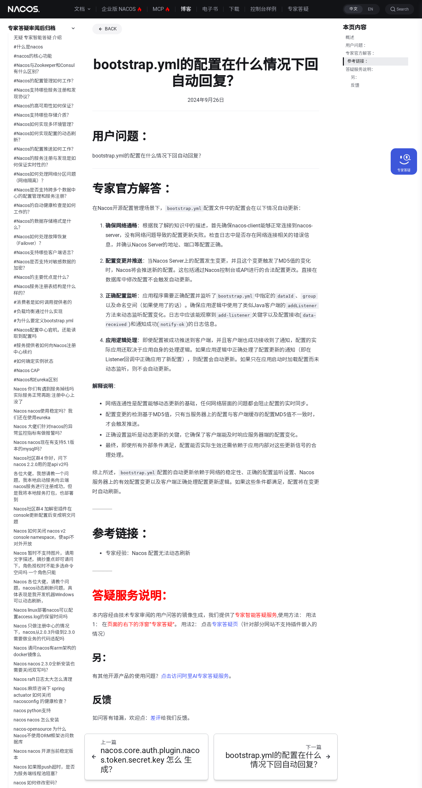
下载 (234, 9)
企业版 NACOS (119, 9)
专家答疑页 (225, 624)
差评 (155, 718)
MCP (158, 9)
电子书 (210, 9)
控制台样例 (263, 9)
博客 (186, 9)
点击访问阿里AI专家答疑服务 (195, 676)
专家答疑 (298, 9)
